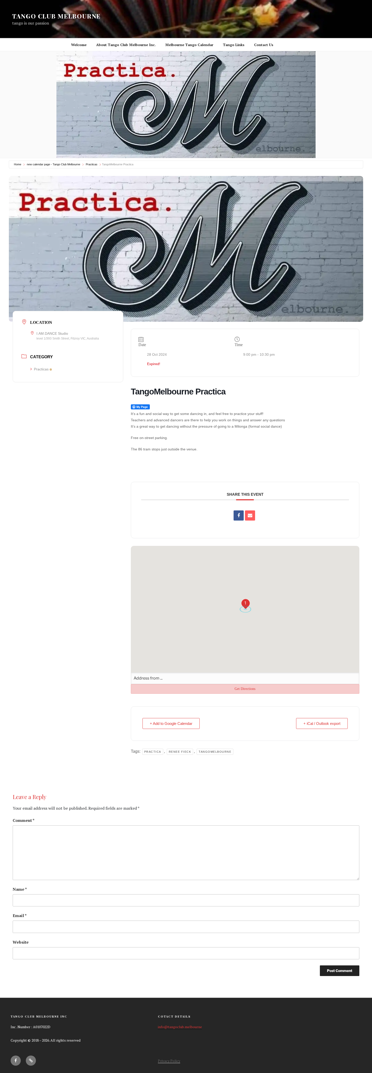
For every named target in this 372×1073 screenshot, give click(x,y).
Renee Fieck (180, 751)
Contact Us (263, 44)
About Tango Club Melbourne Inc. (126, 44)
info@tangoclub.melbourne (180, 1026)
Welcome (79, 44)
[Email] (250, 515)
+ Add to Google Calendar (171, 723)
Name (20, 889)
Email (20, 915)
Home (17, 164)
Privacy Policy (169, 1060)
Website (21, 942)
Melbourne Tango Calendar (189, 44)
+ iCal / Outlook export (321, 723)
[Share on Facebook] (239, 515)
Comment (23, 820)
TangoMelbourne (215, 751)
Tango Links (233, 44)
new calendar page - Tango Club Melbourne (53, 164)
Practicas (91, 164)
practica (152, 751)
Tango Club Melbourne (56, 16)
